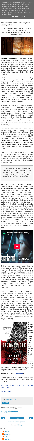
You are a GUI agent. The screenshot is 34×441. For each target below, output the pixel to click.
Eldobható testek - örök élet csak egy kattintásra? (17, 386)
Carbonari (7, 434)
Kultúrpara (7, 439)
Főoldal (17, 418)
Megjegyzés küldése (9, 412)
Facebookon (18, 374)
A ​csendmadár (6, 391)
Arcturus (6, 431)
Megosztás (5, 402)
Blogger (20, 425)
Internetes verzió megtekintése (17, 421)
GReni (6, 436)
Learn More (14, 17)
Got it (22, 17)
